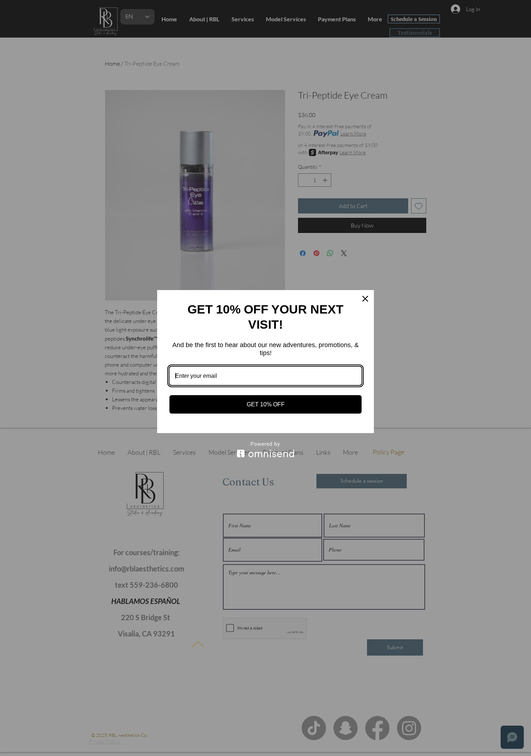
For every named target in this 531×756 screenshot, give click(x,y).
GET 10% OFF (266, 404)
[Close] (365, 298)
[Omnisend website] (265, 449)
